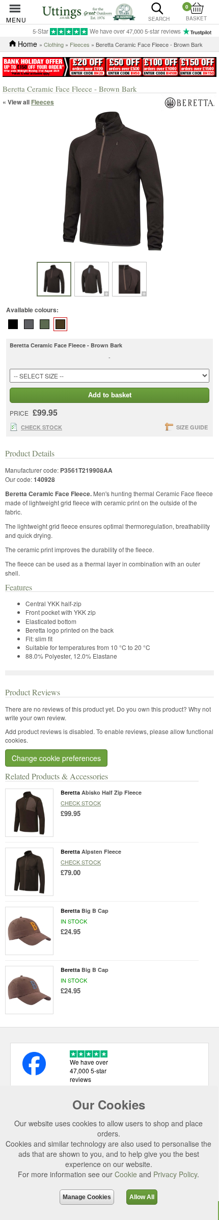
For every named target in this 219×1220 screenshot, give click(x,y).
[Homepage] (88, 11)
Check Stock (41, 427)
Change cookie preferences (56, 758)
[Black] (13, 324)
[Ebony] (29, 324)
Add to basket (109, 395)
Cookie (126, 1174)
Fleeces (80, 44)
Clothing (54, 44)
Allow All (141, 1197)
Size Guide (192, 427)
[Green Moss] (45, 324)
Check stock (81, 803)
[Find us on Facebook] (34, 1072)
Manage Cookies (87, 1197)
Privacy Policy (175, 1174)
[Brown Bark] (60, 324)
